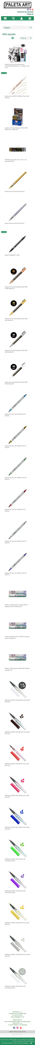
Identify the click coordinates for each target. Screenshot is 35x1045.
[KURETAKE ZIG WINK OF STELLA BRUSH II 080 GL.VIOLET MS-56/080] (17, 880)
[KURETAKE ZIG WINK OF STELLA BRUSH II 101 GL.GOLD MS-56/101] (17, 912)
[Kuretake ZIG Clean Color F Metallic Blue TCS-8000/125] (17, 403)
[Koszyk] (30, 18)
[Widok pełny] (16, 38)
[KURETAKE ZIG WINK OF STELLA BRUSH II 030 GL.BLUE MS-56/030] (17, 816)
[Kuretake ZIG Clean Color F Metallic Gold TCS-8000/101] (17, 435)
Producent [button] (7, 27)
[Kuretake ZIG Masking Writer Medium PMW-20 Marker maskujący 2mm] (17, 657)
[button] (5, 18)
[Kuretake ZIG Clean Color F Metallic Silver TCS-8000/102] (17, 530)
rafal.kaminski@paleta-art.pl (17, 1017)
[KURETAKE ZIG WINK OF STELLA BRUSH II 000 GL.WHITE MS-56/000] (17, 689)
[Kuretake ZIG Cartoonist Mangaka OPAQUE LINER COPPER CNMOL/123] (17, 276)
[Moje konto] (22, 18)
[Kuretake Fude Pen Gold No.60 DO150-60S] (17, 180)
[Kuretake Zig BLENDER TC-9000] (17, 244)
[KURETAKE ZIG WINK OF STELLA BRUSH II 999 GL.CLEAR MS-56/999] (17, 975)
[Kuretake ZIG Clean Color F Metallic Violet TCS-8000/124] (17, 562)
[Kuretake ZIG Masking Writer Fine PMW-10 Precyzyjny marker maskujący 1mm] (17, 626)
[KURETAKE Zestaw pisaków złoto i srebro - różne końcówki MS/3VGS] (17, 149)
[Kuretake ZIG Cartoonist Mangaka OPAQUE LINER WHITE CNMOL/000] (17, 371)
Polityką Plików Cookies (6, 1041)
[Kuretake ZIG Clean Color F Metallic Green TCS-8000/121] (17, 467)
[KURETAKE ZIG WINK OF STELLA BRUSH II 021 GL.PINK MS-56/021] (17, 785)
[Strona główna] (17, 4)
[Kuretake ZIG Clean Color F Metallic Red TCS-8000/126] (17, 498)
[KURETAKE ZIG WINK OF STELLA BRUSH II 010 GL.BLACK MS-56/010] (17, 721)
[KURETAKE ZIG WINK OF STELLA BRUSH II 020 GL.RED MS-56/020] (17, 753)
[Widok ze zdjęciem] (12, 38)
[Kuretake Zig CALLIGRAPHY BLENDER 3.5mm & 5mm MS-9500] (17, 85)
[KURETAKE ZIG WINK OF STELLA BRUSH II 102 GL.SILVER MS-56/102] (17, 944)
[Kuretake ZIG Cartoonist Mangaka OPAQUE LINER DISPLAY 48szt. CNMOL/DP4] (17, 117)
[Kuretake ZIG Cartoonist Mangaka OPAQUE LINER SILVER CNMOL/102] (17, 339)
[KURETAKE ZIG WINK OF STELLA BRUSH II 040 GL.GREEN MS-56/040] (17, 848)
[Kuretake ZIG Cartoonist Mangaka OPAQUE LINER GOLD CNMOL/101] (17, 308)
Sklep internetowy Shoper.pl (17, 1034)
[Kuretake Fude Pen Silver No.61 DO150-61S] (17, 212)
